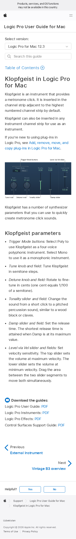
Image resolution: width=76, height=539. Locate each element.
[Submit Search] (9, 56)
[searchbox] (38, 56)
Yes (30, 489)
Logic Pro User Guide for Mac (34, 26)
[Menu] (71, 16)
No (54, 489)
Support (18, 500)
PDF (44, 406)
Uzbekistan (9, 520)
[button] (25, 67)
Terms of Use (10, 531)
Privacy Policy (30, 531)
